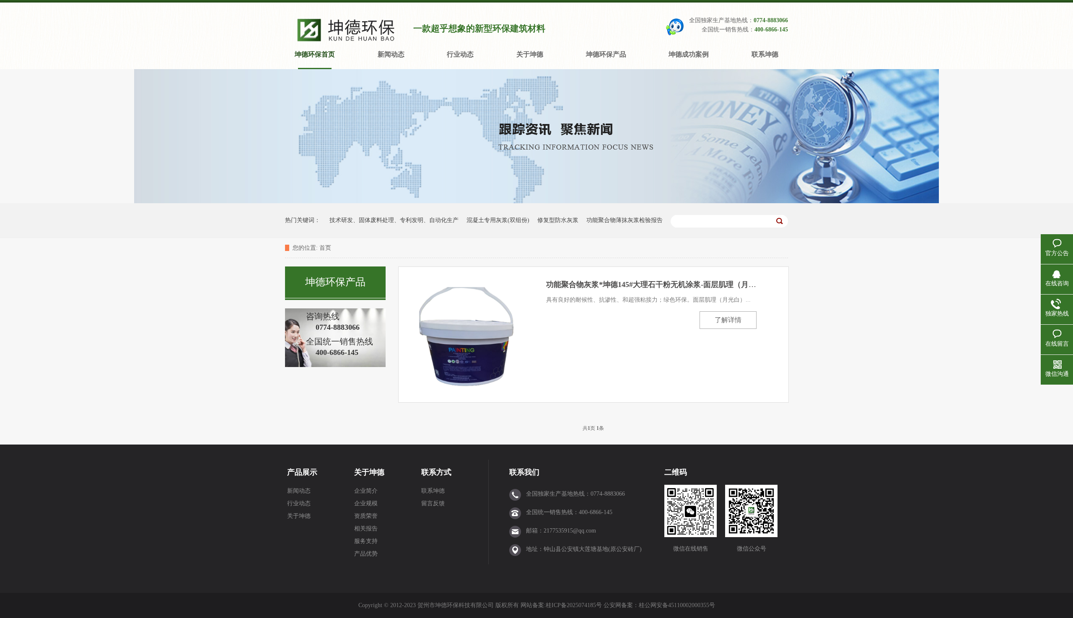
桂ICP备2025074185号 (574, 605)
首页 (325, 248)
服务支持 (366, 541)
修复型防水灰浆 (557, 220)
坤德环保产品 (606, 54)
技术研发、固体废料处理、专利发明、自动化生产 (394, 220)
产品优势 (366, 554)
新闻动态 (391, 54)
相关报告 (366, 528)
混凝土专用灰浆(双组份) (498, 220)
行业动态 (460, 54)
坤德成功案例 (689, 54)
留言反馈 (433, 503)
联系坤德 (765, 54)
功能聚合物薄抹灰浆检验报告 (624, 220)
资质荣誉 (366, 516)
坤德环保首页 (315, 54)
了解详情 (728, 319)
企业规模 (366, 503)
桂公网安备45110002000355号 (677, 605)
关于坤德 (529, 54)
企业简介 (366, 491)
